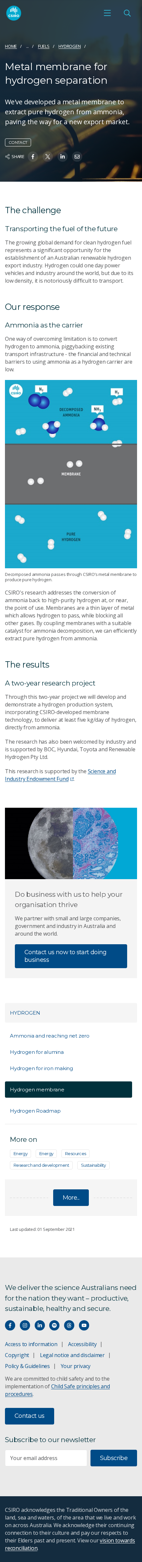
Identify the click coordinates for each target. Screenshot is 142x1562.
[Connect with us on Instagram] (25, 1325)
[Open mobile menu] (107, 13)
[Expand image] (71, 474)
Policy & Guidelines (27, 1366)
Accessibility (82, 1344)
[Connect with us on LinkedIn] (40, 1325)
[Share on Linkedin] (62, 156)
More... (71, 1197)
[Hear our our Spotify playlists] (54, 1325)
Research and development (41, 1165)
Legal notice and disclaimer (72, 1355)
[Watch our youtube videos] (84, 1325)
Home (11, 46)
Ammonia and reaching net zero (49, 1036)
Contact (18, 142)
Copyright (17, 1355)
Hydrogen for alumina (37, 1052)
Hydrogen (69, 46)
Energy (20, 1153)
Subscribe (113, 1458)
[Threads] (69, 1325)
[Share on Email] (77, 156)
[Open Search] (127, 13)
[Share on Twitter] (48, 156)
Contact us (30, 1416)
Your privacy (75, 1366)
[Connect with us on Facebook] (10, 1325)
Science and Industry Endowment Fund (60, 775)
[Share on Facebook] (33, 156)
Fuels (44, 46)
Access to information (31, 1344)
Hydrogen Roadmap (35, 1111)
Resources (75, 1153)
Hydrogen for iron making (41, 1068)
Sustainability (93, 1165)
